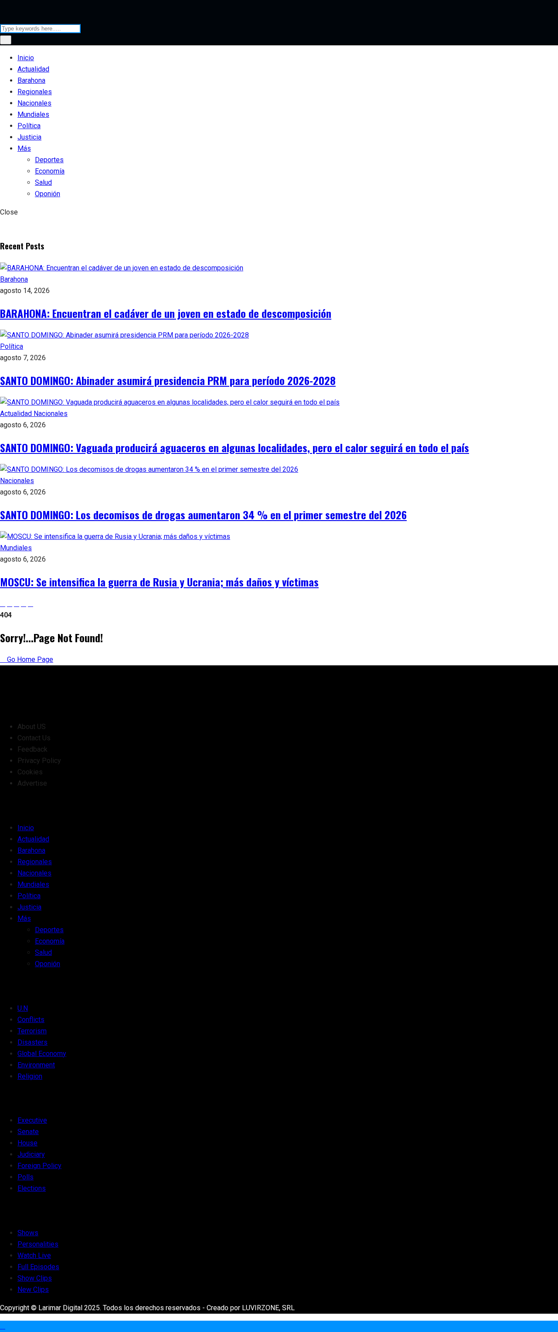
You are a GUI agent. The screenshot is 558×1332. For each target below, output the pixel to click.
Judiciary (31, 1154)
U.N (22, 1008)
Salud (43, 182)
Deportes (49, 160)
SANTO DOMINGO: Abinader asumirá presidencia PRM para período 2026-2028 (168, 380)
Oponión (47, 194)
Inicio (25, 58)
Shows (27, 1233)
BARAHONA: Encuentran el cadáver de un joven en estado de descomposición (165, 313)
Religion (29, 1076)
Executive (32, 1120)
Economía (50, 171)
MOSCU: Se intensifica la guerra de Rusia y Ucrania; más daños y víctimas (159, 581)
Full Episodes (38, 1267)
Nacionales (34, 103)
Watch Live (34, 1255)
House (27, 1143)
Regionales (34, 92)
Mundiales (33, 114)
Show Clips (34, 1278)
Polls (25, 1177)
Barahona (31, 80)
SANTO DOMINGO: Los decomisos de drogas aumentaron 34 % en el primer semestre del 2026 (203, 514)
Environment (36, 1065)
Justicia (29, 137)
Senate (28, 1132)
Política (29, 126)
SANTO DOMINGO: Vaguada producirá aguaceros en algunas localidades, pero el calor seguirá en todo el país (234, 447)
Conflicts (30, 1019)
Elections (31, 1188)
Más (24, 148)
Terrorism (32, 1031)
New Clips (33, 1289)
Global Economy (41, 1053)
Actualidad (33, 69)
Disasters (32, 1042)
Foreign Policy (39, 1166)
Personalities (37, 1244)
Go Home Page (29, 659)
